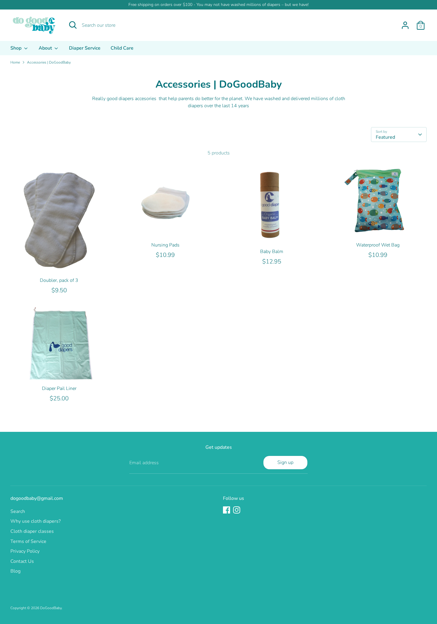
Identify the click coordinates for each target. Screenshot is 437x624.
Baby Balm (271, 251)
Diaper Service (84, 48)
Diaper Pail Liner (59, 388)
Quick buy (59, 264)
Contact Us (22, 561)
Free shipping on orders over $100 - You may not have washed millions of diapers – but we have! (218, 4)
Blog (15, 571)
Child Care (122, 48)
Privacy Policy (25, 551)
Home (15, 62)
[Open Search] (73, 25)
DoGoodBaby (51, 608)
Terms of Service (28, 541)
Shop (16, 48)
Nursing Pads (165, 245)
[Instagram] (236, 510)
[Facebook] (226, 510)
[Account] (405, 25)
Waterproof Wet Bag (378, 245)
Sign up (285, 462)
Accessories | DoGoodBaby (49, 62)
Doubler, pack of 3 (59, 280)
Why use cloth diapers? (35, 521)
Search (17, 511)
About (46, 48)
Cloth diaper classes (32, 531)
